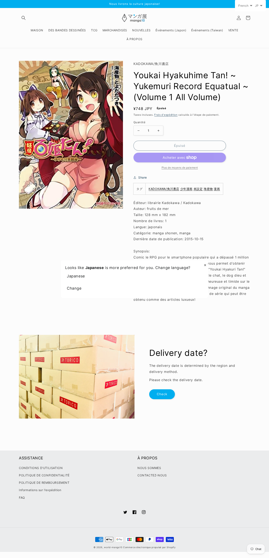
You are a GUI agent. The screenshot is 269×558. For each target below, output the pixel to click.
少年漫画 (186, 189)
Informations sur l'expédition (40, 490)
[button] (23, 18)
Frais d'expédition (166, 114)
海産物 (208, 189)
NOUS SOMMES (149, 468)
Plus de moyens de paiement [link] (180, 167)
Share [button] (142, 177)
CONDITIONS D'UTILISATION (41, 468)
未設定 (198, 189)
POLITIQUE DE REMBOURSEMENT (44, 482)
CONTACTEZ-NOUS (152, 475)
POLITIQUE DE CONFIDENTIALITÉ (44, 475)
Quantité (139, 122)
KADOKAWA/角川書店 (164, 189)
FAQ (22, 497)
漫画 (217, 189)
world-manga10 (113, 547)
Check (162, 394)
